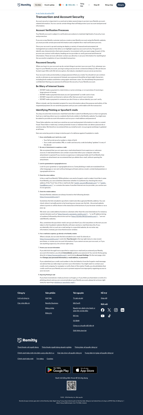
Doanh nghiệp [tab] (49, 5)
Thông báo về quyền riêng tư (86, 347)
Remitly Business (51, 303)
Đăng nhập (109, 5)
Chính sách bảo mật (25, 359)
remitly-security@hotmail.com (85, 183)
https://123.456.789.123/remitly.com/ (84, 216)
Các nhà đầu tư (24, 303)
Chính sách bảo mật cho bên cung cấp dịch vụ (36, 353)
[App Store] (85, 370)
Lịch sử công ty (23, 298)
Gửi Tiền (48, 298)
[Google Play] (58, 370)
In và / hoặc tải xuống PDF (45, 13)
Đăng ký (121, 5)
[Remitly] (24, 5)
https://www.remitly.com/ (50, 197)
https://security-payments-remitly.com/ (73, 214)
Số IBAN (76, 321)
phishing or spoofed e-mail (65, 282)
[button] (61, 5)
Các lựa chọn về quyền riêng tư (69, 353)
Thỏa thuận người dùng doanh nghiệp (57, 347)
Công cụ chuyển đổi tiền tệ (83, 326)
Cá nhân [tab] (38, 5)
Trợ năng (40, 359)
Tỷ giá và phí (78, 298)
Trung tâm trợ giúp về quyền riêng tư (99, 353)
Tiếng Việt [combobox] (82, 5)
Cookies (50, 359)
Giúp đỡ (96, 5)
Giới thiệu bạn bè (79, 330)
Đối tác (76, 316)
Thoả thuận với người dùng (28, 347)
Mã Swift (76, 303)
